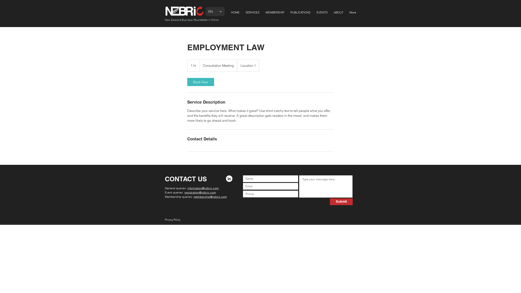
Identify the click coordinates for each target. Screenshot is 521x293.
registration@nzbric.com (200, 192)
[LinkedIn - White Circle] (229, 178)
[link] (200, 82)
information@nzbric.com (203, 188)
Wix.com (196, 209)
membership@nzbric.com (210, 197)
